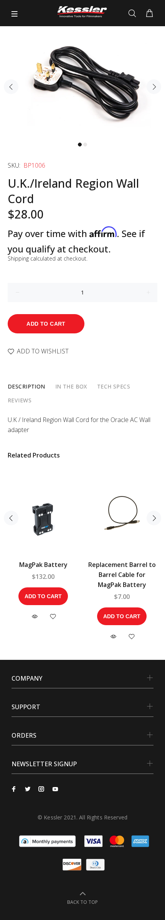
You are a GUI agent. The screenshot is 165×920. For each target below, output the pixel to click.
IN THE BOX (71, 386)
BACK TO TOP (82, 902)
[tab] (26, 387)
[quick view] (34, 616)
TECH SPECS (113, 386)
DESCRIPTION (26, 386)
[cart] (149, 13)
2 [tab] (85, 144)
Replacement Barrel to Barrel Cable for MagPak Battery (122, 574)
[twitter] (28, 789)
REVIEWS (19, 400)
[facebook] (14, 789)
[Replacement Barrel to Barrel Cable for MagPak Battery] (121, 518)
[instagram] (41, 789)
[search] (133, 13)
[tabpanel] (82, 81)
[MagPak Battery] (43, 518)
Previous (11, 86)
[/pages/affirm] (47, 840)
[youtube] (55, 789)
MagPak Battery (43, 564)
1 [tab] (80, 144)
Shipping (18, 258)
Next (154, 86)
